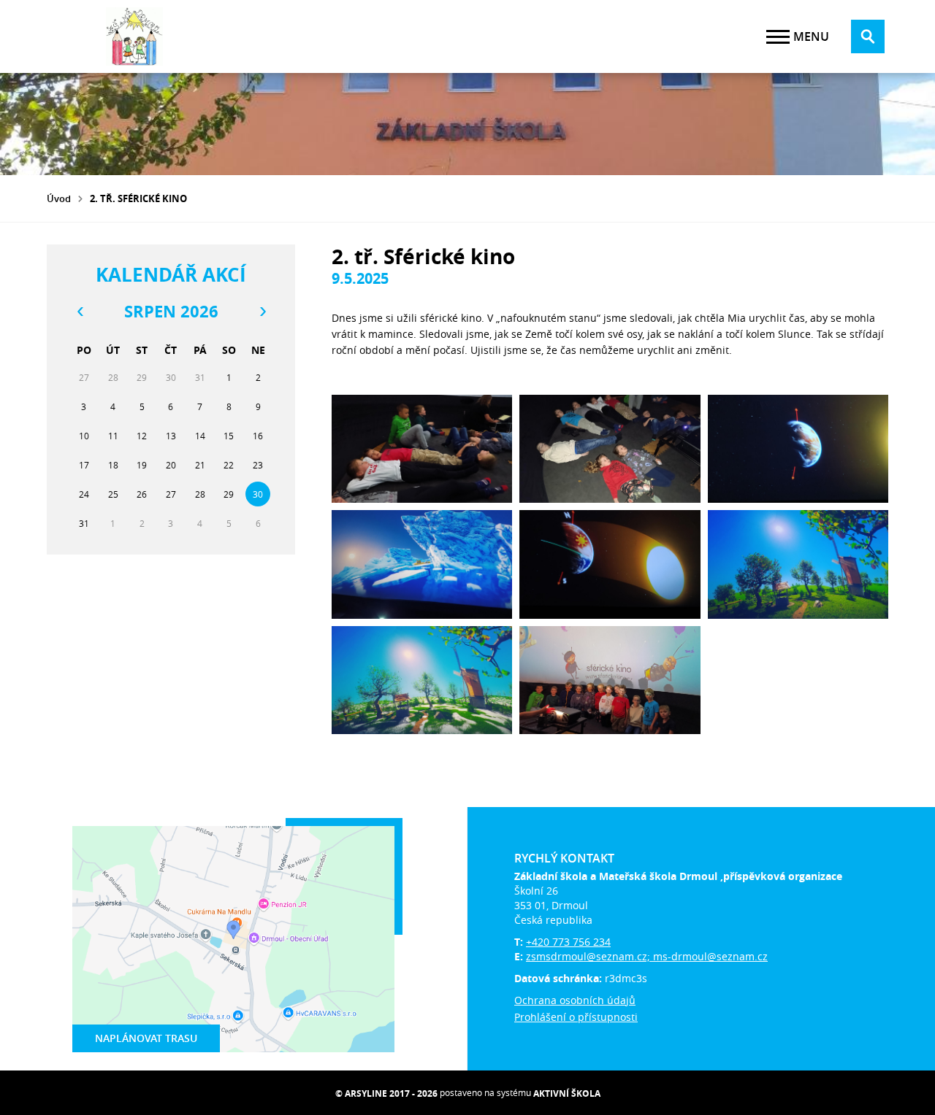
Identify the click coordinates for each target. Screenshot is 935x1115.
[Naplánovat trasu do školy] (233, 939)
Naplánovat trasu (146, 1038)
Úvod (59, 198)
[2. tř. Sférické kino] (422, 449)
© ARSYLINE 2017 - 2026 (386, 1093)
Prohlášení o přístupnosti (576, 1017)
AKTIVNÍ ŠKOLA (566, 1093)
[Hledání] (868, 36)
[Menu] (778, 37)
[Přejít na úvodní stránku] (134, 36)
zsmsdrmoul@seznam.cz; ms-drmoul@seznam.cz (647, 956)
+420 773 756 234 (568, 942)
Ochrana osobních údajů (575, 1000)
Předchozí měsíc (80, 312)
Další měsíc (262, 312)
